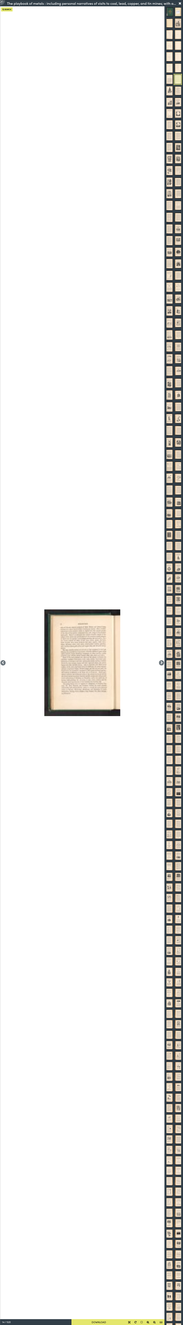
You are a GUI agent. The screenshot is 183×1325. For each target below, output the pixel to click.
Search (7, 9)
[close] (180, 3)
